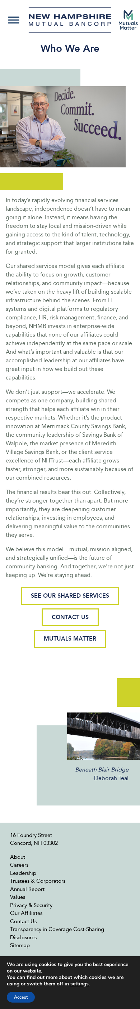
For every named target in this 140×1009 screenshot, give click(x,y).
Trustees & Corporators (37, 881)
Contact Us (70, 617)
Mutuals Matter (70, 638)
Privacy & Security (31, 905)
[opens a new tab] (128, 20)
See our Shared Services (70, 595)
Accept (21, 997)
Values (17, 897)
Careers (19, 865)
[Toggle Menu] (13, 19)
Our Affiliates (26, 913)
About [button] (17, 857)
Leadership (23, 873)
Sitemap (20, 945)
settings (79, 984)
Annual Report (27, 889)
